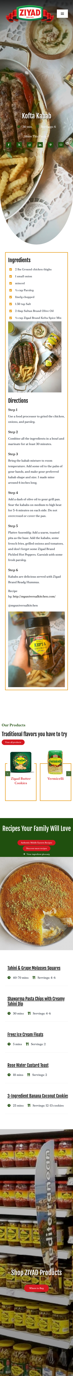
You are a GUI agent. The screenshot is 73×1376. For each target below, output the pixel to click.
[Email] (61, 144)
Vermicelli (56, 778)
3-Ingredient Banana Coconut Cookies (38, 1096)
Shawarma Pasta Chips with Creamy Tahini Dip (36, 1001)
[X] (19, 144)
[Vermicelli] (55, 750)
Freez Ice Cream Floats (25, 1034)
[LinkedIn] (40, 144)
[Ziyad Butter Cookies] (20, 750)
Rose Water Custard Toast (28, 1065)
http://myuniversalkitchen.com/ (34, 596)
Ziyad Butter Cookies (21, 780)
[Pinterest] (50, 144)
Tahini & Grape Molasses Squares (33, 968)
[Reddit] (29, 144)
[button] (7, 773)
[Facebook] (8, 144)
